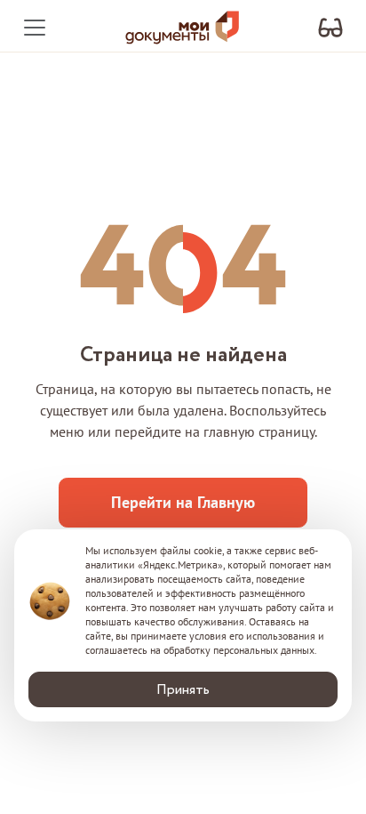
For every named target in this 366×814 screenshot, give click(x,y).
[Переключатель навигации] (34, 27)
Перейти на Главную (183, 502)
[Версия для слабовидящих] (330, 28)
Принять (183, 690)
